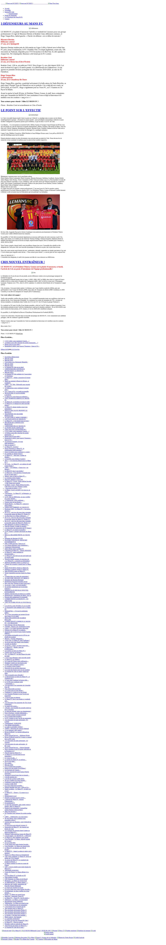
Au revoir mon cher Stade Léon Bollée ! (17, 642)
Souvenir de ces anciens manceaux (15, 668)
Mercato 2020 (9, 765)
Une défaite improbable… (12, 725)
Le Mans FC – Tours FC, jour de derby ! (17, 898)
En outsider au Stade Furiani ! (14, 453)
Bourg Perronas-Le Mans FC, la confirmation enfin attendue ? (14, 449)
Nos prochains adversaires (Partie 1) (15, 913)
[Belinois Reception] (21, 937)
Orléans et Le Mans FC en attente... (15, 630)
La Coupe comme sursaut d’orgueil (15, 715)
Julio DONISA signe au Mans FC (15, 571)
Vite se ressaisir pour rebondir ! (14, 675)
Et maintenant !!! (10, 803)
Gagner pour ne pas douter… (13, 502)
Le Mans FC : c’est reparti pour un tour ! (17, 421)
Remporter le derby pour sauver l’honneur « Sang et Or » (22, 346)
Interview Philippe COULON (14, 479)
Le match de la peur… (11, 706)
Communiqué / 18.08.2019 (13, 723)
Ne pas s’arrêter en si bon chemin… (15, 780)
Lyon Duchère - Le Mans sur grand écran (17, 846)
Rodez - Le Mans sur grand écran (15, 894)
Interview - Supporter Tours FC (14, 896)
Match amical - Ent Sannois (13, 917)
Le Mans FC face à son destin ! (14, 471)
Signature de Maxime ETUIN (14, 538)
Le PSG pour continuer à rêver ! (14, 664)
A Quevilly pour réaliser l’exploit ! (15, 459)
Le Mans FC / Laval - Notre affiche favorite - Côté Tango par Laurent (18, 482)
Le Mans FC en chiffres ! (12, 659)
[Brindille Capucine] (7, 937)
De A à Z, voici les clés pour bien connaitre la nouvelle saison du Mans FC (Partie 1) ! (18, 522)
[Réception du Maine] (50, 939)
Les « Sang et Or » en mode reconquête (17, 391)
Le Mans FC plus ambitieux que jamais (16, 837)
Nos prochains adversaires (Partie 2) (15, 912)
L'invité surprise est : (11, 777)
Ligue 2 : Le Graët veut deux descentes (16, 628)
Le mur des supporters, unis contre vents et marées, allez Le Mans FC (17, 805)
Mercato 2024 (9, 364)
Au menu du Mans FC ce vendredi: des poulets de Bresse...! (16, 860)
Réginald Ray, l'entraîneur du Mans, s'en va (18, 595)
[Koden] (16, 939)
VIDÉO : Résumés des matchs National (17, 728)
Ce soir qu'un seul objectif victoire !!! (16, 825)
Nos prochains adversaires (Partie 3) (15, 910)
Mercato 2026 (9, 358)
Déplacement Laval (10, 796)
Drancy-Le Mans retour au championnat (17, 855)
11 (11, 349)
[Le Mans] (31, 937)
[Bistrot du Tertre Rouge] (65, 937)
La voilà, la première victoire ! (14, 727)
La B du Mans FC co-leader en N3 (15, 875)
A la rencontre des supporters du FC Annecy (18, 528)
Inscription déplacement (12, 357)
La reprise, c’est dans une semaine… (16, 915)
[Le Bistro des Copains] (27, 939)
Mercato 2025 (9, 360)
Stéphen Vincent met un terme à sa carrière (17, 594)
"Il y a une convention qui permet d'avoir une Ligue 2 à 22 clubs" (17, 615)
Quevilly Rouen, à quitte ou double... (16, 526)
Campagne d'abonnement (12, 547)
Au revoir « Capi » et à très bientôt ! (15, 585)
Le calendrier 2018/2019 (12, 919)
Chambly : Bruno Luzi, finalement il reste (17, 626)
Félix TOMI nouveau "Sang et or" (15, 543)
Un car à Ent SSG (10, 842)
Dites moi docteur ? (10, 811)
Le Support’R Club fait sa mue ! (14, 927)
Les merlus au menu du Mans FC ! (15, 651)
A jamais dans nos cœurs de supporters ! (17, 576)
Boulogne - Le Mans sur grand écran (16, 881)
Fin (18, 349)
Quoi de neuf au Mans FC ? (13, 753)
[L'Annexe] (39, 939)
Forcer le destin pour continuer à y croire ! (17, 452)
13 (14, 349)
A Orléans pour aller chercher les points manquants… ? (21, 343)
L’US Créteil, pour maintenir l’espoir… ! (17, 341)
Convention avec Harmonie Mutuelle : (16, 362)
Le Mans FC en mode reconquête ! (15, 530)
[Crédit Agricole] (78, 937)
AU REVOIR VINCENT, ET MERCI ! (17, 578)
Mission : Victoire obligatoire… (14, 638)
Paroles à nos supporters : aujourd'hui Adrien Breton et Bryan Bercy (16, 809)
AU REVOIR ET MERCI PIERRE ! (16, 417)
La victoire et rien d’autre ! (13, 478)
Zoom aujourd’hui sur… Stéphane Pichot (17, 735)
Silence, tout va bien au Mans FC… (15, 476)
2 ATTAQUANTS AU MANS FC (15, 419)
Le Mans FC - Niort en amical (14, 922)
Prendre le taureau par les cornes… (15, 798)
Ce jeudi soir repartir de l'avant (14, 887)
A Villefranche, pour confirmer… (15, 500)
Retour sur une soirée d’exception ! (15, 768)
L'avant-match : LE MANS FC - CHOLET (18, 836)
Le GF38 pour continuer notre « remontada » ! (14, 682)
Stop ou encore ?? (10, 445)
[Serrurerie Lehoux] (7, 939)
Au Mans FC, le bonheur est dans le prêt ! (17, 402)
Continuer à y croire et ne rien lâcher (16, 692)
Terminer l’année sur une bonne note (16, 663)
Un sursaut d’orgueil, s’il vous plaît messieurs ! (14, 442)
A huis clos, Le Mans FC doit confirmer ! (17, 640)
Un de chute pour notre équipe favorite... (17, 844)
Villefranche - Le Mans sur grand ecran (16, 903)
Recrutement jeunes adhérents (14, 901)
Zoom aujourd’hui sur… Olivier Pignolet (17, 747)
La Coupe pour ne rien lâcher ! (14, 690)
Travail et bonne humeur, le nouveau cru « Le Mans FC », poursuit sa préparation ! (17, 560)
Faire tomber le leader (11, 877)
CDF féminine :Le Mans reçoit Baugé (16, 879)
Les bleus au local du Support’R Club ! (16, 920)
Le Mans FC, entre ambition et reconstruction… (14, 553)
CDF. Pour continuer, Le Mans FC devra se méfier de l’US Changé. (18, 857)
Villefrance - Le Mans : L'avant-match (16, 900)
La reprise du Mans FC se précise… (15, 759)
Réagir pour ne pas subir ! (12, 344)
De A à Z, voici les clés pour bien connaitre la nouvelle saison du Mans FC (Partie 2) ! (18, 518)
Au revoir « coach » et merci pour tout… (17, 645)
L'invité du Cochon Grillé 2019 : (14, 779)
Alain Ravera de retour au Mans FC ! (16, 925)
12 (13, 349)
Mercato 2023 (9, 365)
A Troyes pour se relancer (12, 697)
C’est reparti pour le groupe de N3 (15, 906)
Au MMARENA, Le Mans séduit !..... (16, 882)
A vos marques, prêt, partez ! (13, 730)
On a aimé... (8, 763)
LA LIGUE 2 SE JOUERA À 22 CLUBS (17, 606)
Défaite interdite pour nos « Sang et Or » (17, 787)
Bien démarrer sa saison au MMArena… (17, 524)
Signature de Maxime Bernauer (14, 580)
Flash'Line (19, 333)
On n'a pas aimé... (10, 761)
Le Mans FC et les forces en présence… (17, 396)
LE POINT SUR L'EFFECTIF (21, 110)
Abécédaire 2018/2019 (11, 870)
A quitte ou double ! (11, 644)
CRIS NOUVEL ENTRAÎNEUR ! (23, 262)
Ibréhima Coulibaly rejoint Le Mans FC (17, 569)
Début (3, 349)
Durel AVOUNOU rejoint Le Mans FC (17, 568)
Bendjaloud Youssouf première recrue (16, 581)
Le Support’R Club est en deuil (14, 367)
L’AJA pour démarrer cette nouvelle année (17, 657)
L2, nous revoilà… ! (11, 758)
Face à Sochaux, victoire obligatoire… (16, 713)
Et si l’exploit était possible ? (13, 716)
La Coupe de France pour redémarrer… (17, 661)
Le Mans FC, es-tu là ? (11, 447)
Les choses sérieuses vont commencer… (17, 545)
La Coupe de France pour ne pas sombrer (17, 670)
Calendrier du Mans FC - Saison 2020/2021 (18, 550)
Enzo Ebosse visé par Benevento (14, 625)
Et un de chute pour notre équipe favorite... (18, 889)
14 (16, 349)
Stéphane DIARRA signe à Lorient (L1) (17, 562)
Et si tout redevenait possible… (14, 785)
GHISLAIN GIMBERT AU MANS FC (17, 507)
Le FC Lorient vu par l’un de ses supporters (18, 718)
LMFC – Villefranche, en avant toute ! (16, 817)
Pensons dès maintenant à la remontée (16, 597)
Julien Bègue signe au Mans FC (14, 549)
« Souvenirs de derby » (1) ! (13, 488)
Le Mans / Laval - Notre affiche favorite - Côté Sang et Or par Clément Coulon (17, 485)
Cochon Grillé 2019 (11, 784)
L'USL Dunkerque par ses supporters (16, 905)
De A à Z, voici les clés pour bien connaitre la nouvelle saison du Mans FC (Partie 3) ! (18, 513)
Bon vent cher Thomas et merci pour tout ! (17, 583)
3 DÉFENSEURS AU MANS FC (22, 23)
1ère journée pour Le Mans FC (14, 908)
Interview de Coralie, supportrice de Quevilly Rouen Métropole (15, 885)
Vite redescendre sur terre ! (13, 689)
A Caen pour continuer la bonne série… (17, 680)
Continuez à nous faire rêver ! (14, 782)
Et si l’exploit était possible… (13, 766)
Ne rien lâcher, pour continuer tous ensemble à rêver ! (15, 819)
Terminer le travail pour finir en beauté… (17, 775)
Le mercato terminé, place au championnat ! (18, 711)
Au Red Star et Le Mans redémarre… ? (16, 516)
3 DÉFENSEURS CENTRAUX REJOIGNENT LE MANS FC (15, 370)
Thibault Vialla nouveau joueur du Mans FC (18, 834)
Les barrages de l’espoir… (13, 770)
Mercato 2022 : (9, 372)
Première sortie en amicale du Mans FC (16, 924)
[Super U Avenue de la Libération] (45, 937)
